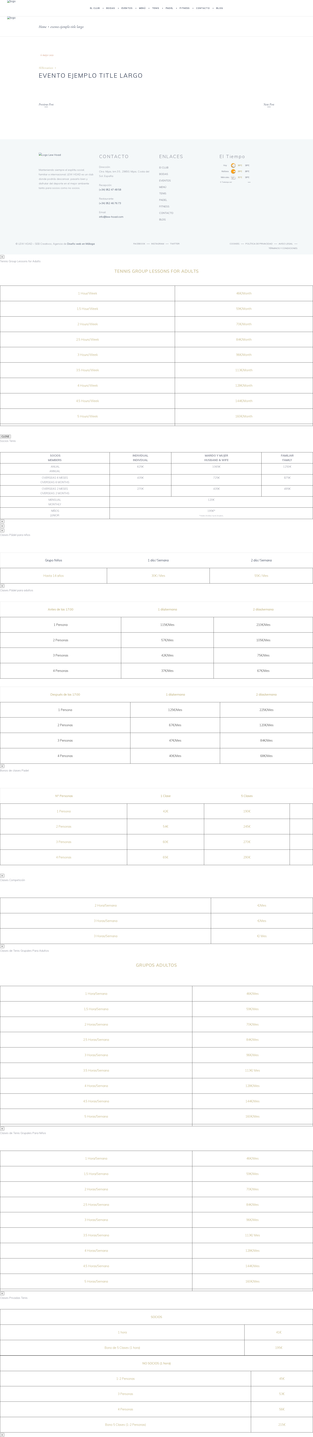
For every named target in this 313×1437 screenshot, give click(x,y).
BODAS (163, 174)
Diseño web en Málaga (81, 243)
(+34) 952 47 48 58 (110, 189)
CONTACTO (166, 213)
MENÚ (162, 187)
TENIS (162, 193)
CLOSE (5, 436)
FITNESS (164, 206)
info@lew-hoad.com (111, 216)
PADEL (163, 200)
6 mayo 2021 (47, 55)
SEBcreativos (46, 68)
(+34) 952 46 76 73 (110, 203)
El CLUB (163, 167)
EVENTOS (165, 180)
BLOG (162, 219)
